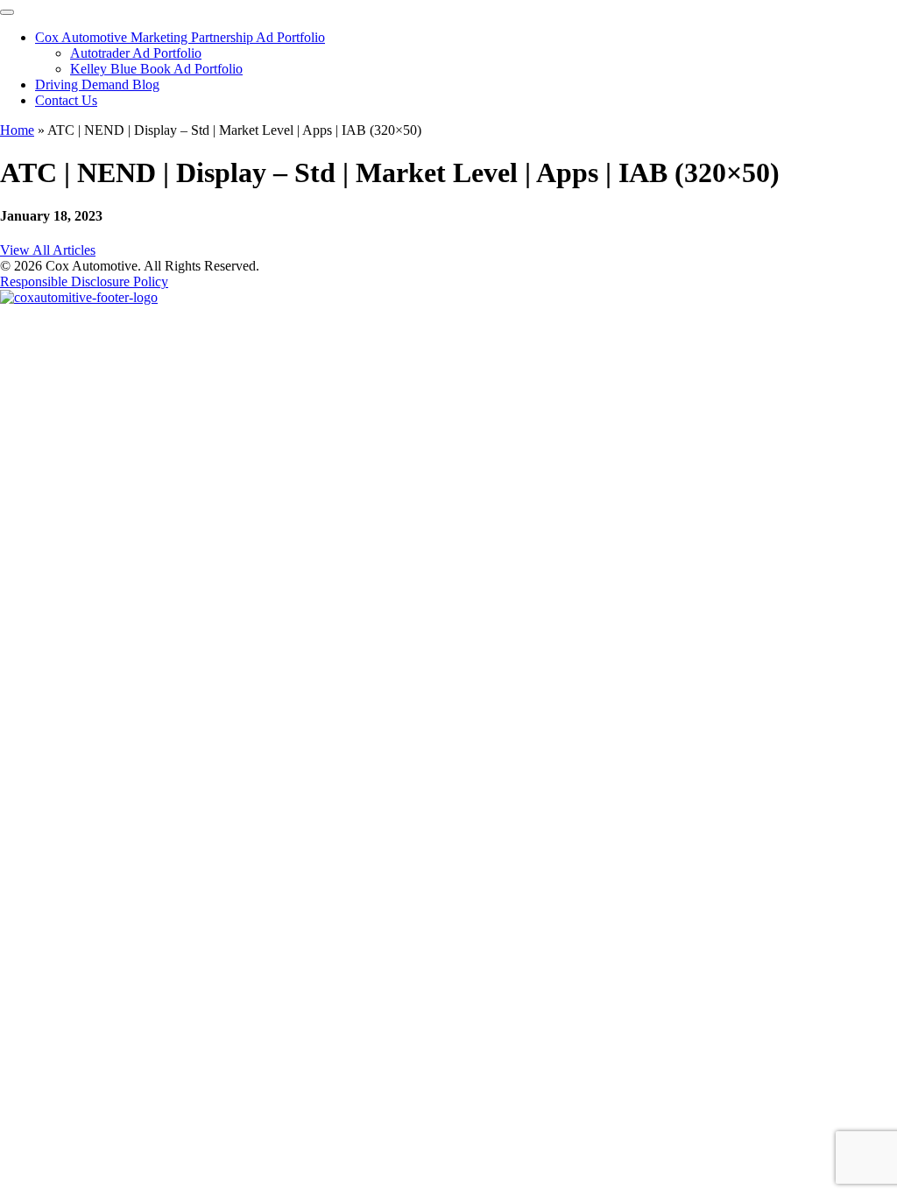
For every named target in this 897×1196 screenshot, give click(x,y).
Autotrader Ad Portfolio (135, 53)
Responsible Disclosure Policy (84, 281)
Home (17, 130)
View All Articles (47, 250)
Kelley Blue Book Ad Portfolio (156, 68)
